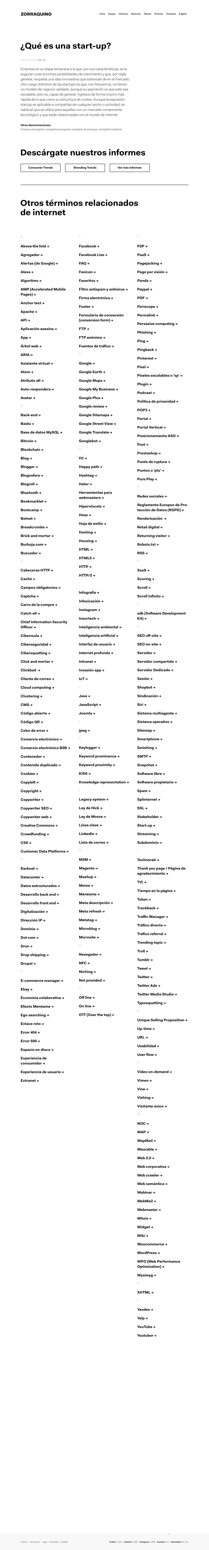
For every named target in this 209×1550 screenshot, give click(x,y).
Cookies (64, 1542)
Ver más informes (130, 168)
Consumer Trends (40, 168)
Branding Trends (85, 168)
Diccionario (31, 60)
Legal (44, 1542)
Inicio (23, 60)
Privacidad (54, 1542)
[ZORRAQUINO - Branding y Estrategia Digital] (36, 14)
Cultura (24, 1542)
